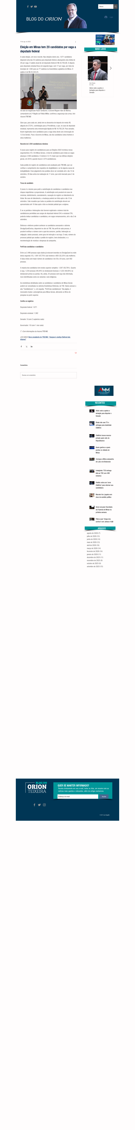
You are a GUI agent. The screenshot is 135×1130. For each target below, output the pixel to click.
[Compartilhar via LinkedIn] (32, 346)
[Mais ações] (75, 41)
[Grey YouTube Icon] (35, 6)
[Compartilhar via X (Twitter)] (26, 346)
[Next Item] (111, 68)
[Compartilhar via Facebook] (21, 346)
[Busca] (115, 6)
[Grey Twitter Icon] (31, 6)
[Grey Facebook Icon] (27, 6)
